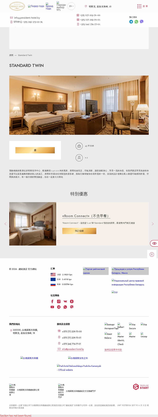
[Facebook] (52, 302)
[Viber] (141, 22)
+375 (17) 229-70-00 (90, 15)
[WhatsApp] (136, 22)
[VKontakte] (65, 302)
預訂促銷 (79, 230)
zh (70, 6)
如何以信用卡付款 (113, 349)
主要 (11, 17)
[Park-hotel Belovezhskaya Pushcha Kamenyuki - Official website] (79, 368)
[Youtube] (52, 307)
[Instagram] (58, 302)
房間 (11, 55)
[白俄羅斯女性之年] (79, 358)
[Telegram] (131, 22)
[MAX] (147, 22)
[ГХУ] (130, 292)
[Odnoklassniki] (71, 302)
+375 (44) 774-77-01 (90, 24)
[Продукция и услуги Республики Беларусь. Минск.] (130, 271)
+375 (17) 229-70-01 (90, 19)
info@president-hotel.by (27, 18)
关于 (11, 24)
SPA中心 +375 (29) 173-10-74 (28, 22)
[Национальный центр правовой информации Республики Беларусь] (130, 283)
